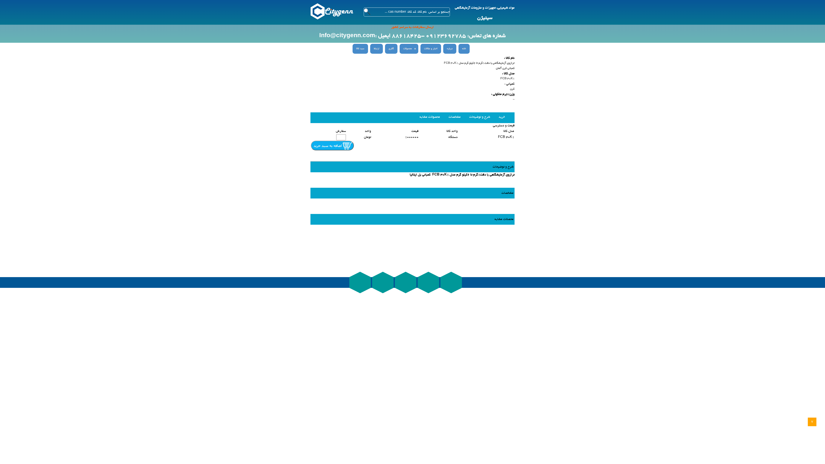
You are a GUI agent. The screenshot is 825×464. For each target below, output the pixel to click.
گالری (391, 48)
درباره (450, 48)
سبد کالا (360, 48)
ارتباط (376, 48)
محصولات (407, 48)
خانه (464, 48)
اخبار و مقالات (430, 48)
